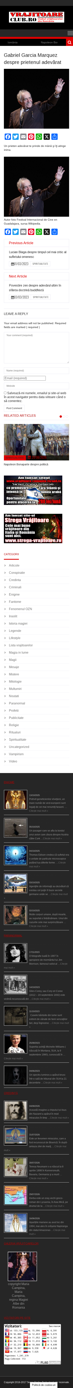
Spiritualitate (40, 263)
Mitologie (15, 681)
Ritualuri (15, 732)
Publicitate (16, 717)
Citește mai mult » (38, 811)
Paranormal (17, 703)
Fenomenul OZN (20, 609)
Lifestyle (14, 638)
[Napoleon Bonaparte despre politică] (36, 442)
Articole (14, 565)
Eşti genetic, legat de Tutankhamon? (48, 791)
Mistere (14, 674)
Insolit (13, 616)
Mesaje (14, 667)
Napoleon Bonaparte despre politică (48, 42)
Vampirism (16, 754)
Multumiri (15, 688)
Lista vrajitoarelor (21, 645)
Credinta (15, 580)
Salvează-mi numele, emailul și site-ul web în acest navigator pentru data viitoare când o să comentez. (35, 397)
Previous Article (21, 243)
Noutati (14, 696)
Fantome (15, 601)
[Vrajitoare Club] (36, 21)
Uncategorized (19, 747)
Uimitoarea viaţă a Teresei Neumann (48, 1158)
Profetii (14, 710)
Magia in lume (18, 652)
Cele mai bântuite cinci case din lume (49, 1007)
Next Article (18, 276)
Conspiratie (17, 572)
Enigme (14, 594)
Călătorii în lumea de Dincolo (44, 847)
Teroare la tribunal (38, 1067)
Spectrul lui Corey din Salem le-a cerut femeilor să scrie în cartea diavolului (46, 980)
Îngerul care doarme (40, 906)
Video (13, 761)
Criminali (15, 587)
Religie (14, 725)
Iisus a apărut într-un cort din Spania (48, 1102)
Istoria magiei (18, 623)
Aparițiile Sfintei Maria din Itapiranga (48, 1214)
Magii (13, 659)
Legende (15, 630)
